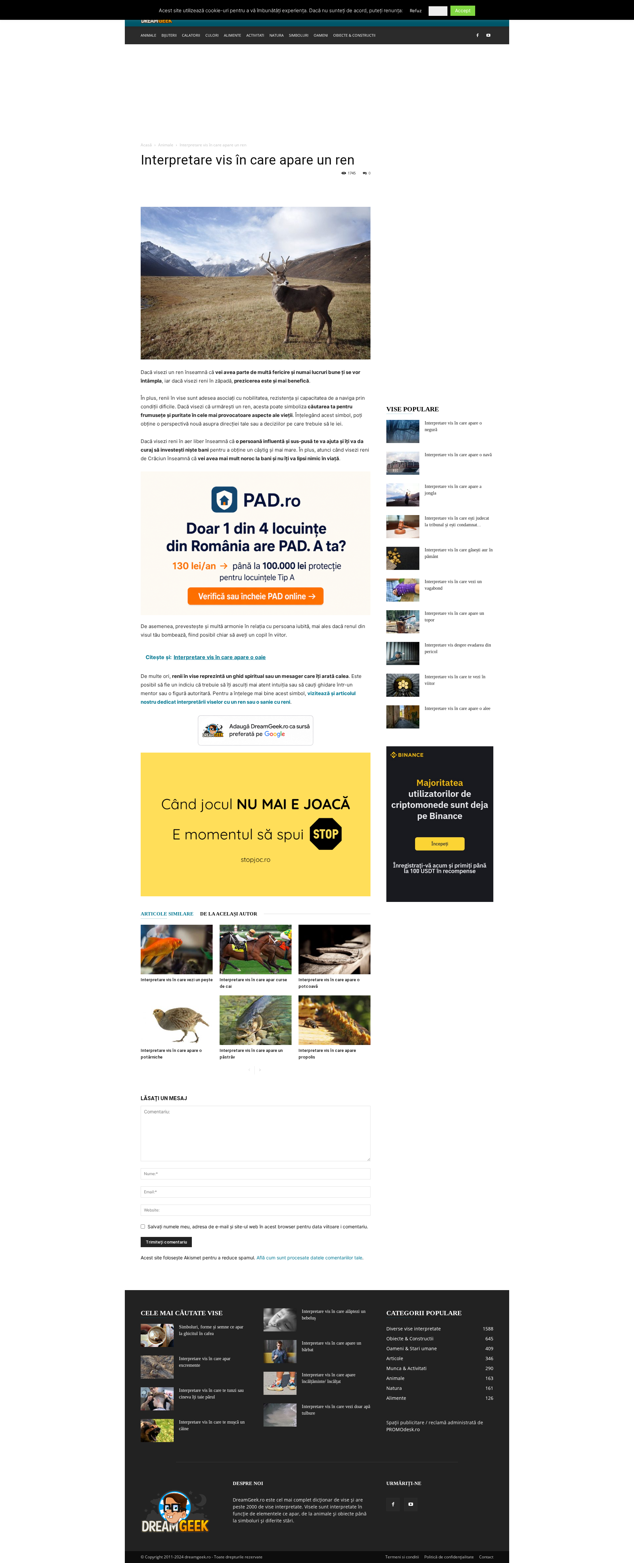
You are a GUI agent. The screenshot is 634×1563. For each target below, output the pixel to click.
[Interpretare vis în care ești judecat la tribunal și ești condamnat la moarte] (402, 526)
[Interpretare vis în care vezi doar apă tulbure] (280, 1415)
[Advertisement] (317, 93)
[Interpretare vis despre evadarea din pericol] (402, 653)
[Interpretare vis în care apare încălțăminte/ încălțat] (280, 1383)
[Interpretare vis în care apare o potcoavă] (334, 949)
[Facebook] (477, 35)
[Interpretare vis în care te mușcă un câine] (157, 1430)
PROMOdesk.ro (403, 1429)
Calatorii (191, 35)
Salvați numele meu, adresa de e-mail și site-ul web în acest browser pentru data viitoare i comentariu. (258, 1226)
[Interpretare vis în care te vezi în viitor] (402, 685)
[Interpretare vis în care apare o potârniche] (177, 1020)
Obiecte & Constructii (354, 35)
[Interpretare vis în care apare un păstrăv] (256, 1020)
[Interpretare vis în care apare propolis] (334, 1020)
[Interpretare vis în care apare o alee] (402, 716)
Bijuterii (169, 35)
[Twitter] (162, 188)
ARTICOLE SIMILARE (167, 913)
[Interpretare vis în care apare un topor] (402, 621)
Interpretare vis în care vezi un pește (177, 979)
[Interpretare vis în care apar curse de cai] (256, 949)
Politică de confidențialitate (449, 1557)
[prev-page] (249, 1070)
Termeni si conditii (402, 1557)
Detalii (438, 11)
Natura (276, 35)
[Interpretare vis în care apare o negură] (402, 431)
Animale (148, 35)
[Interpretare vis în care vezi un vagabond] (402, 590)
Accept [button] (463, 10)
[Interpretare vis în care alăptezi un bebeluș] (280, 1319)
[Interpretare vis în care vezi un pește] (177, 949)
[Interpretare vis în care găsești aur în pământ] (402, 558)
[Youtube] (488, 35)
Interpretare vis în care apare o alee (457, 708)
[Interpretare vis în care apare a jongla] (402, 494)
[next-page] (260, 1070)
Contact (486, 1557)
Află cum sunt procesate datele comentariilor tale (309, 1257)
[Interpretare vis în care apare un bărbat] (280, 1351)
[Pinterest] (177, 188)
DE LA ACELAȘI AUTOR (228, 913)
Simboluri (298, 35)
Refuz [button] (416, 10)
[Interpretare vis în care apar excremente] (157, 1367)
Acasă (146, 145)
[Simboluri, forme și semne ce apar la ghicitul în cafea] (157, 1335)
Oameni (321, 35)
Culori (212, 35)
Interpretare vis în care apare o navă (458, 454)
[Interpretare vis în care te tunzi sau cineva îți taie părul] (157, 1398)
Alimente (232, 35)
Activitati (255, 35)
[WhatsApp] (192, 188)
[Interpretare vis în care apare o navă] (402, 463)
